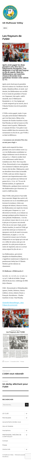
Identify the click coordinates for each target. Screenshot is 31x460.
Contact (5, 441)
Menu (5, 28)
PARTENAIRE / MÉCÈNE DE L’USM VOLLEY (11, 435)
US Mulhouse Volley (12, 23)
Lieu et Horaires (7, 426)
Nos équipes (6, 418)
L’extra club (6, 449)
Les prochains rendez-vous (11, 422)
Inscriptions (6, 430)
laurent (7, 361)
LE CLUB (5, 413)
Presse (22, 361)
